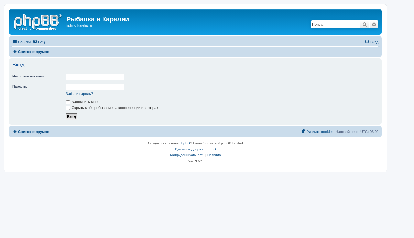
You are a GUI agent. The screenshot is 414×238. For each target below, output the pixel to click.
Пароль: (19, 86)
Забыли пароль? (79, 94)
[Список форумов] (38, 21)
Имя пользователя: (29, 76)
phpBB (185, 143)
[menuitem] (38, 42)
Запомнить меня (85, 102)
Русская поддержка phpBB (195, 149)
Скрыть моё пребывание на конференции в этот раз (114, 108)
